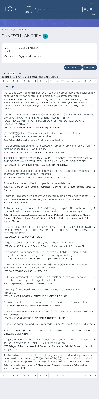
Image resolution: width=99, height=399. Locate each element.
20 (68, 80)
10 (12, 80)
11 (18, 80)
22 (79, 80)
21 (73, 80)
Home (28, 6)
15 (40, 80)
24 (90, 80)
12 (23, 80)
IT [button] (91, 4)
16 (46, 80)
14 (35, 80)
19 (62, 80)
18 (57, 80)
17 (51, 80)
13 (29, 80)
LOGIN (93, 14)
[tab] (7, 87)
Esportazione (72, 67)
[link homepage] (12, 9)
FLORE (5, 29)
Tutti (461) (89, 67)
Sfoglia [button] (28, 11)
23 (84, 80)
